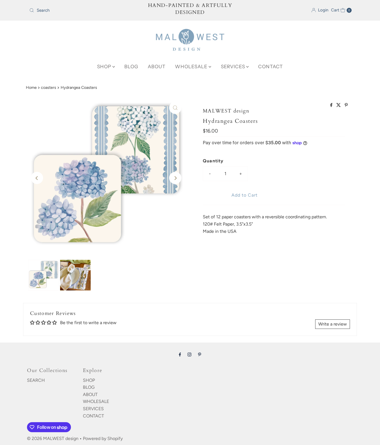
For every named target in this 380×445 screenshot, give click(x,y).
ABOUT (157, 66)
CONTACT (270, 66)
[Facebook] (180, 354)
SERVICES (233, 66)
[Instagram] (189, 354)
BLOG (131, 66)
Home (31, 87)
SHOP (104, 66)
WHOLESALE (192, 66)
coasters (48, 87)
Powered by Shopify (103, 438)
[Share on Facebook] (332, 105)
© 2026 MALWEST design (52, 438)
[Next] (175, 178)
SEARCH (36, 380)
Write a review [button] (332, 324)
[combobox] (80, 10)
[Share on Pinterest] (346, 105)
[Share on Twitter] (339, 105)
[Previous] (37, 178)
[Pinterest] (199, 354)
